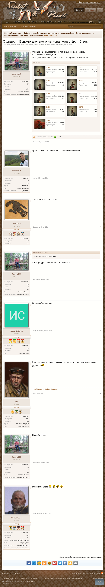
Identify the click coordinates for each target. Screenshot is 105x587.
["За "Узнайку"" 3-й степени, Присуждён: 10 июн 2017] (18, 234)
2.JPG (81, 67)
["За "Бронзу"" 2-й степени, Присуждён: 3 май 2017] (22, 234)
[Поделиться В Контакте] (65, 563)
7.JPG (48, 107)
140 (28, 180)
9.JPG (48, 120)
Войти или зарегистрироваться (88, 2)
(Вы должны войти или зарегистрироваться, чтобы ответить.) (80, 557)
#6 (100, 393)
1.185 (27, 348)
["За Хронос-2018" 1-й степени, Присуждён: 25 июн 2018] (16, 412)
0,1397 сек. (53, 578)
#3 (100, 227)
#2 (100, 178)
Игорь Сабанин (16, 331)
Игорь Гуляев (17, 518)
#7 (100, 462)
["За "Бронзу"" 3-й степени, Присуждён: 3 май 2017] (18, 528)
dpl (16, 401)
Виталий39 (59, 44)
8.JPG (81, 107)
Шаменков (16, 224)
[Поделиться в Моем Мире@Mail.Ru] (39, 563)
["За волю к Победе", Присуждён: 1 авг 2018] (10, 234)
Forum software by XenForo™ (20, 578)
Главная (92, 573)
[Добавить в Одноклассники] (44, 563)
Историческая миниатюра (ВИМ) (26, 44)
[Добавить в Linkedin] (34, 563)
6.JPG (81, 94)
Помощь (85, 573)
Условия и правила (97, 578)
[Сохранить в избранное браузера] (70, 563)
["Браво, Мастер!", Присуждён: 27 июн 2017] (14, 234)
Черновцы (25, 185)
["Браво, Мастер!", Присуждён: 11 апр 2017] (22, 528)
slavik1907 (16, 171)
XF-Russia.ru (12, 580)
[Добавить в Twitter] (60, 563)
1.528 (27, 241)
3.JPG (48, 80)
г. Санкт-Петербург (22, 424)
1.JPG (48, 67)
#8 (100, 513)
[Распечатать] (75, 563)
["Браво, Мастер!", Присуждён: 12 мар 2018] (20, 412)
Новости (90, 10)
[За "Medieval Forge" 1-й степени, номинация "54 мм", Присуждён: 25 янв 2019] (14, 341)
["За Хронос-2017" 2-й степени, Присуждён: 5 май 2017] (14, 528)
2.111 (27, 419)
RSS (102, 573)
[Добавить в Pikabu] (49, 563)
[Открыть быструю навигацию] (99, 21)
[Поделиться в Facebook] (29, 563)
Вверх (98, 573)
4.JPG (81, 80)
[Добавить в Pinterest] (54, 563)
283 (28, 84)
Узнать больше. (51, 35)
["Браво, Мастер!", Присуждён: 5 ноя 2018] (18, 341)
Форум (79, 10)
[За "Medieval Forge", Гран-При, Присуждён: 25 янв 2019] (12, 412)
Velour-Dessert (7, 573)
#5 (100, 330)
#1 (100, 142)
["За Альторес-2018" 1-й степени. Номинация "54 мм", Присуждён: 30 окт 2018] (22, 341)
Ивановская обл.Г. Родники (19, 540)
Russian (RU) (17, 573)
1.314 (27, 535)
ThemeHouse (31, 581)
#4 (100, 279)
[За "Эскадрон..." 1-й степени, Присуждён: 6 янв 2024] (10, 341)
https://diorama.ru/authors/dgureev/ (45, 389)
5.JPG (48, 94)
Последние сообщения (28, 26)
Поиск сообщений (10, 26)
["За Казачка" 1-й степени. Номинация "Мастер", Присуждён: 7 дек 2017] (10, 528)
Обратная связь (75, 573)
